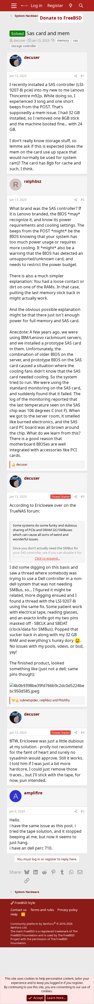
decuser (19, 40)
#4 (82, 732)
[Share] (75, 76)
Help (14, 914)
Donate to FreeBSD (61, 18)
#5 (82, 811)
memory (63, 40)
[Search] (81, 5)
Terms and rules (42, 909)
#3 (82, 496)
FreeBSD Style (24, 902)
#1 (82, 76)
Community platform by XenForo (41, 925)
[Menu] (14, 6)
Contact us (19, 909)
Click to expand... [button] (47, 558)
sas (75, 40)
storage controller (23, 46)
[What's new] (71, 5)
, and (45, 700)
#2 (82, 200)
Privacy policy (67, 909)
